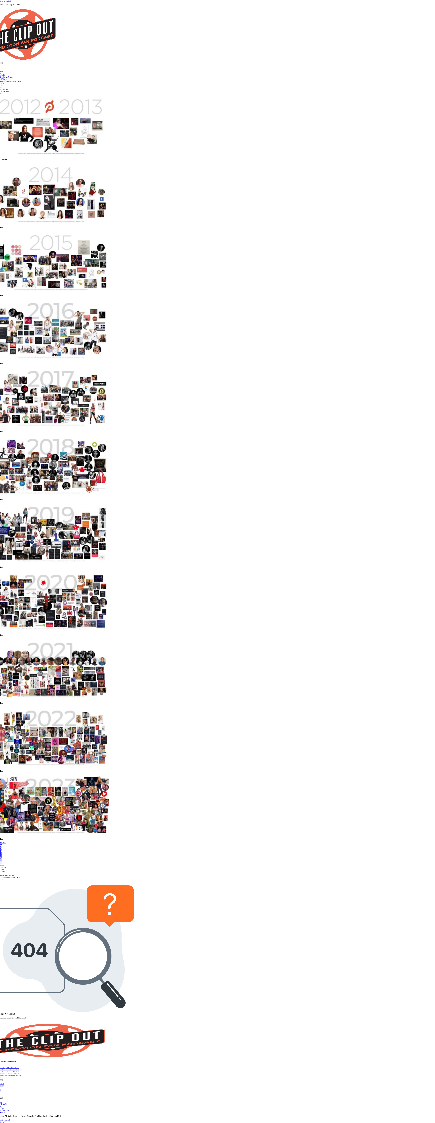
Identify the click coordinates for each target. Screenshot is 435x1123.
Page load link (5, 1120)
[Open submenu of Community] (3, 865)
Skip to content (5, 1)
